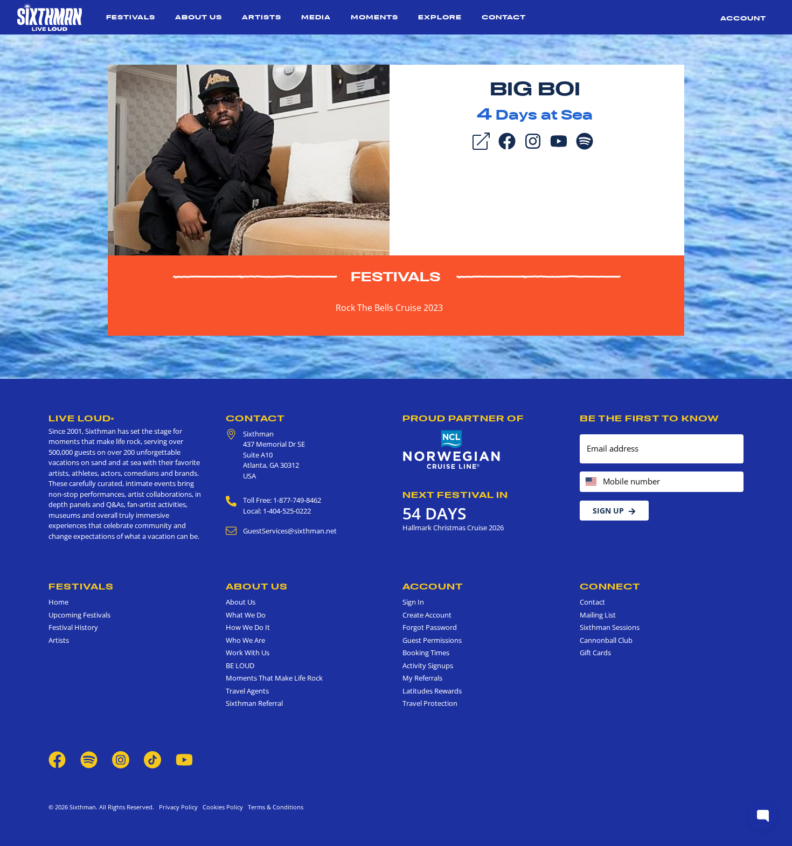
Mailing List (598, 615)
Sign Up (608, 510)
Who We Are (245, 640)
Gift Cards (595, 652)
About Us (198, 17)
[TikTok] (153, 759)
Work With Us (247, 652)
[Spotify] (584, 140)
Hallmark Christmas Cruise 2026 (453, 527)
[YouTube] (558, 140)
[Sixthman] (49, 17)
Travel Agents (247, 691)
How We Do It (248, 627)
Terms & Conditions (274, 807)
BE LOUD (240, 665)
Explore (440, 17)
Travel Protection (429, 703)
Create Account (426, 615)
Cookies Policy (221, 807)
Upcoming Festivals (79, 615)
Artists (261, 17)
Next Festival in (455, 494)
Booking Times (425, 652)
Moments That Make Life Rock (274, 678)
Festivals (130, 17)
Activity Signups (427, 665)
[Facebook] (507, 140)
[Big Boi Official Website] (249, 159)
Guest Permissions (432, 640)
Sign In (413, 602)
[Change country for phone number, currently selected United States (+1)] (590, 482)
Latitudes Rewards (432, 691)
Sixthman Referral (254, 703)
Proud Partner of (463, 418)
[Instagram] (532, 140)
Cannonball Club (606, 640)
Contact (504, 17)
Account (743, 18)
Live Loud (81, 418)
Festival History (73, 627)
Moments (374, 17)
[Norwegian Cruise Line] (451, 450)
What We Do (246, 615)
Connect (610, 586)
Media (316, 17)
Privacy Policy (178, 807)
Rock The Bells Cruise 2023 (389, 308)
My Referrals (422, 678)
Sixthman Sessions (610, 627)
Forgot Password (429, 627)
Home (58, 602)
